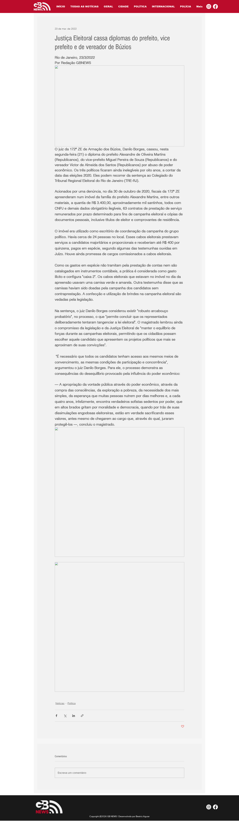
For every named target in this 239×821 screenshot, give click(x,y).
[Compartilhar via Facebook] (56, 715)
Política (72, 703)
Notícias (59, 703)
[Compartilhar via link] (82, 715)
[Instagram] (208, 6)
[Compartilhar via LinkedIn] (73, 715)
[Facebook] (215, 6)
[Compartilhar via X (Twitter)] (65, 715)
